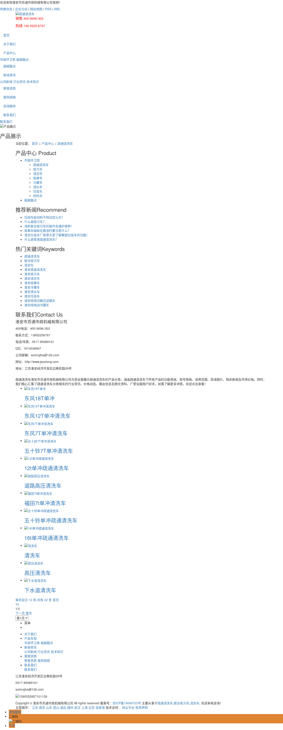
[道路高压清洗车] (37, 475)
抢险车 (37, 195)
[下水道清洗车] (35, 580)
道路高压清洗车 (42, 485)
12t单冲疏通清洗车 (46, 468)
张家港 (100, 707)
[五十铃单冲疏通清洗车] (41, 510)
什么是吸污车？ (35, 221)
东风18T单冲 (39, 398)
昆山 (56, 707)
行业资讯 (19, 81)
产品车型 (30, 638)
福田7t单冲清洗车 (45, 503)
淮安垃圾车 (32, 296)
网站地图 (36, 9)
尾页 (29, 613)
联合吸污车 (32, 260)
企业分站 (21, 9)
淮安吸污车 (32, 274)
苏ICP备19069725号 (127, 703)
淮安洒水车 (32, 291)
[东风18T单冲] (35, 388)
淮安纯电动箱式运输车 (39, 300)
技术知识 (33, 81)
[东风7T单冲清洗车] (38, 423)
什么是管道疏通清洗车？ (41, 239)
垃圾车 (37, 191)
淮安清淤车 (32, 278)
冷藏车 (37, 182)
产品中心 (9, 53)
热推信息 (6, 9)
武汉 (77, 707)
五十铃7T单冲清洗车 (48, 450)
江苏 (35, 707)
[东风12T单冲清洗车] (39, 405)
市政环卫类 (7, 59)
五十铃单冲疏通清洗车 (50, 520)
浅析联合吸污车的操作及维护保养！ (49, 226)
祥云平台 (128, 707)
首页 (6, 35)
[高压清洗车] (33, 562)
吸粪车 (37, 178)
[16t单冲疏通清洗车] (39, 528)
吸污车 (37, 169)
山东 (49, 707)
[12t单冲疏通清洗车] (39, 458)
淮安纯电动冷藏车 (36, 305)
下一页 (20, 613)
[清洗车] (30, 545)
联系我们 (9, 115)
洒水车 (37, 187)
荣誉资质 (9, 88)
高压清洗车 (37, 572)
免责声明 (141, 707)
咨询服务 (9, 106)
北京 (91, 707)
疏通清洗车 (65, 143)
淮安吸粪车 (32, 282)
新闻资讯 (9, 75)
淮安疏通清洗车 (35, 269)
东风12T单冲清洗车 (47, 415)
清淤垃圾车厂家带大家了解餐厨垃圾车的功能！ (56, 235)
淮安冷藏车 (32, 287)
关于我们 (9, 44)
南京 (42, 707)
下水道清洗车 (40, 590)
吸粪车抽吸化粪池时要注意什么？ (47, 230)
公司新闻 (6, 81)
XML (57, 9)
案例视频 (9, 97)
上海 (84, 707)
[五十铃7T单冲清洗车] (40, 440)
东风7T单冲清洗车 (46, 433)
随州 (70, 707)
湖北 (63, 707)
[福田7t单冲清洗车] (38, 493)
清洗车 (32, 555)
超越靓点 (22, 59)
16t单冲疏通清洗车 (46, 537)
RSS (48, 9)
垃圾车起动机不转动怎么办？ (44, 217)
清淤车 (37, 173)
